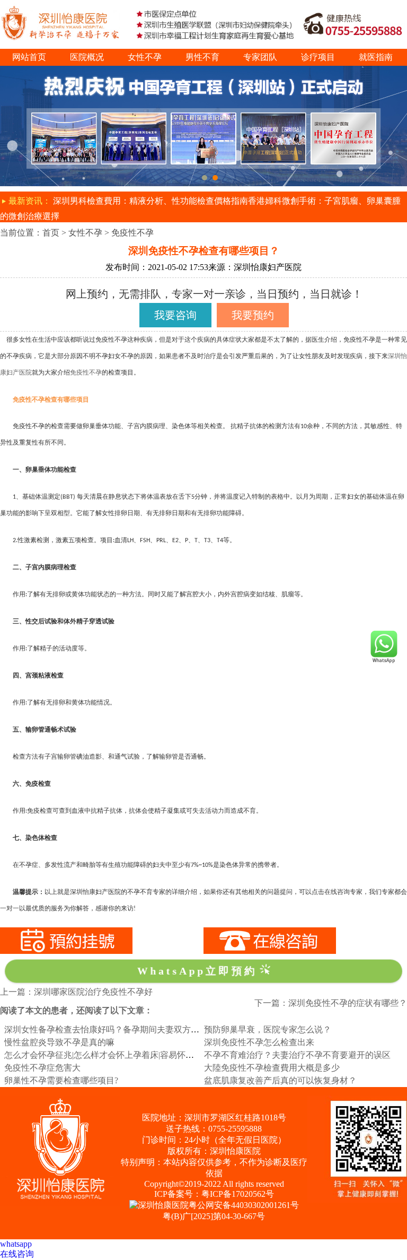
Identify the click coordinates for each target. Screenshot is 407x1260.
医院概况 (87, 57)
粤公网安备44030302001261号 (244, 1205)
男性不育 (202, 57)
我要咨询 (175, 315)
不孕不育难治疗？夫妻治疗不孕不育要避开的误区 (297, 1054)
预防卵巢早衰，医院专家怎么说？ (267, 1029)
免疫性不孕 (132, 232)
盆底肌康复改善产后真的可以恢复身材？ (280, 1080)
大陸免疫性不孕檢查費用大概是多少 (272, 1067)
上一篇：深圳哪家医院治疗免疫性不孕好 (76, 991)
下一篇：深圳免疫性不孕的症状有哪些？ (330, 1002)
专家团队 (260, 57)
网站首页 (29, 57)
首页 (50, 232)
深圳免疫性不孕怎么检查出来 (259, 1042)
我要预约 (253, 315)
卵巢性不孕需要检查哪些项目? (61, 1080)
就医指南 (376, 57)
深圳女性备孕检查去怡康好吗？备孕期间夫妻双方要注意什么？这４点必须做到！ (156, 1029)
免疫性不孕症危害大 (42, 1067)
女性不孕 (145, 57)
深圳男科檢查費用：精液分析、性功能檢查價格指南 (150, 200)
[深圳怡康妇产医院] (203, 70)
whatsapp (16, 1243)
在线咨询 (17, 1253)
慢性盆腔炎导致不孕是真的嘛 (59, 1042)
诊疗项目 (318, 57)
